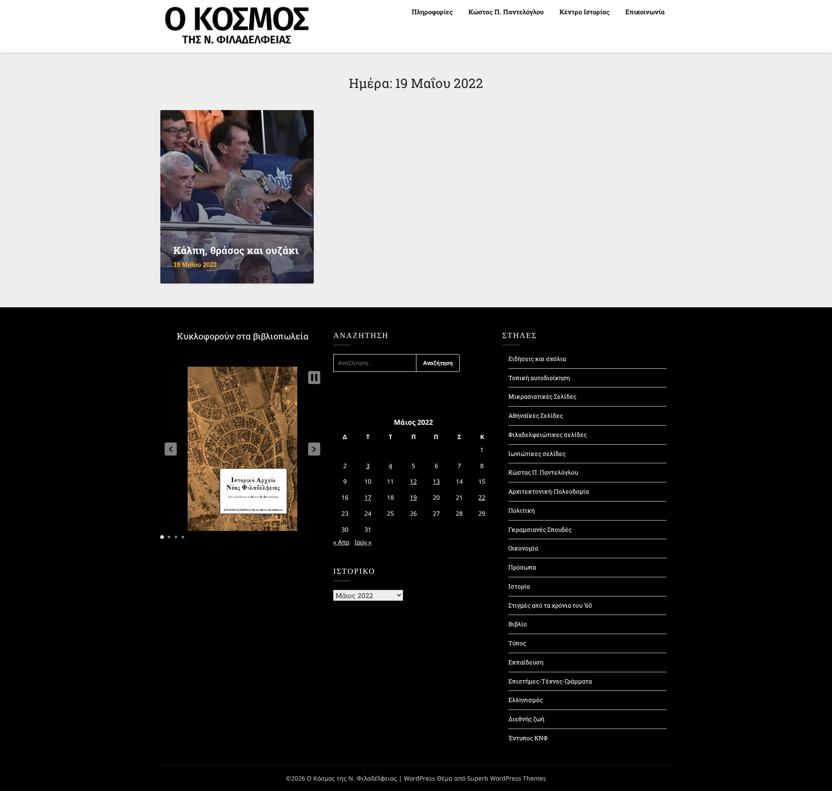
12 (413, 481)
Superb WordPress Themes (506, 778)
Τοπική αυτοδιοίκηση (539, 378)
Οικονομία (523, 548)
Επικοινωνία (645, 11)
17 (367, 497)
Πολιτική (521, 510)
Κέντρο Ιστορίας (584, 11)
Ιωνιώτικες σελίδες (537, 453)
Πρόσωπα (522, 567)
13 (436, 481)
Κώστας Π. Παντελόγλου (506, 11)
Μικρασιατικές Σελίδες (542, 396)
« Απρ (341, 542)
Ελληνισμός (525, 700)
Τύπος (517, 643)
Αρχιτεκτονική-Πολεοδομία (548, 491)
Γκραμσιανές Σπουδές (540, 529)
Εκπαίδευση (525, 662)
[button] (171, 449)
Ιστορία (519, 586)
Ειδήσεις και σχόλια (537, 359)
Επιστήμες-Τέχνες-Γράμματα (550, 681)
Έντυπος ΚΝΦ (528, 738)
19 (413, 497)
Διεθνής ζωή (526, 719)
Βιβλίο (517, 624)
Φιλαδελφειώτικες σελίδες (547, 434)
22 (481, 497)
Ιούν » (362, 542)
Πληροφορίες (432, 11)
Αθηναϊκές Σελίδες (535, 415)
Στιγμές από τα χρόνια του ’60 (550, 605)
